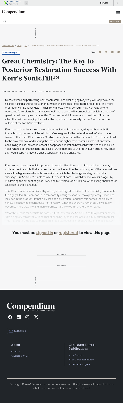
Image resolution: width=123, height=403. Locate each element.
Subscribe (20, 330)
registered (68, 232)
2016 (19, 45)
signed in (44, 232)
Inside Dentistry (76, 355)
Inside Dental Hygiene (79, 364)
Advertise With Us (19, 355)
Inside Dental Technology (81, 359)
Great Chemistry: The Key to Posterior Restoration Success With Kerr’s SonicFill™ (65, 45)
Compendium (8, 45)
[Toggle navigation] (118, 12)
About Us (15, 351)
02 (26, 45)
